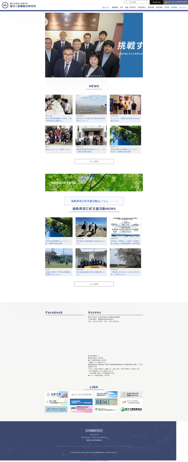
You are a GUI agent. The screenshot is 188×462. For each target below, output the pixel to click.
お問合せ (93, 430)
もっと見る (94, 161)
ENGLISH (156, 2)
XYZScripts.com (103, 460)
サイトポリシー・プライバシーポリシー (94, 437)
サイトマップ (94, 434)
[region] (94, 45)
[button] (147, 2)
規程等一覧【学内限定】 (94, 440)
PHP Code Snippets (85, 460)
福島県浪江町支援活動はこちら (90, 201)
